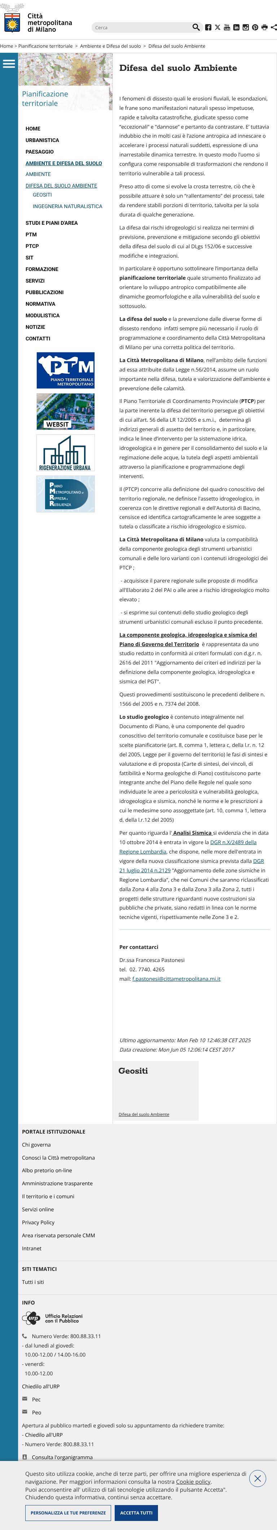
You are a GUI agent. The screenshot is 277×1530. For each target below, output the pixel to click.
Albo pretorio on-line (47, 1170)
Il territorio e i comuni (48, 1196)
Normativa (41, 304)
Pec (36, 1399)
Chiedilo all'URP (41, 1386)
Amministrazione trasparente (57, 1183)
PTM (31, 235)
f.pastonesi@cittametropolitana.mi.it (176, 979)
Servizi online (38, 1209)
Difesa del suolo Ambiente (177, 46)
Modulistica (43, 316)
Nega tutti (257, 1478)
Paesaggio (40, 152)
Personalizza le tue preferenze (68, 1513)
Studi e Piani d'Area (52, 223)
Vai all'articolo (156, 1091)
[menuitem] (65, 129)
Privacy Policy (38, 1222)
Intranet (31, 1248)
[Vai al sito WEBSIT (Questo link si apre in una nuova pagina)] (65, 428)
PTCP (32, 246)
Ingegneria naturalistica (67, 206)
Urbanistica (42, 140)
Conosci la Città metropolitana (58, 1158)
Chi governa (36, 1145)
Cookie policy (193, 1482)
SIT (30, 258)
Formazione (42, 269)
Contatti (38, 339)
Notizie (35, 327)
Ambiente (38, 174)
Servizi (35, 281)
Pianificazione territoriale (45, 46)
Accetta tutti (136, 1513)
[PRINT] (264, 28)
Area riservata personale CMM (58, 1235)
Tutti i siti (33, 1282)
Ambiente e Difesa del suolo (110, 46)
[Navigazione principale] (9, 64)
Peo (36, 1412)
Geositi (42, 195)
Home (6, 46)
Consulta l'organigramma (62, 1457)
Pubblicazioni (44, 292)
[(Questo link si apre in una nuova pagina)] (208, 28)
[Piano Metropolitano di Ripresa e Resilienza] (65, 510)
